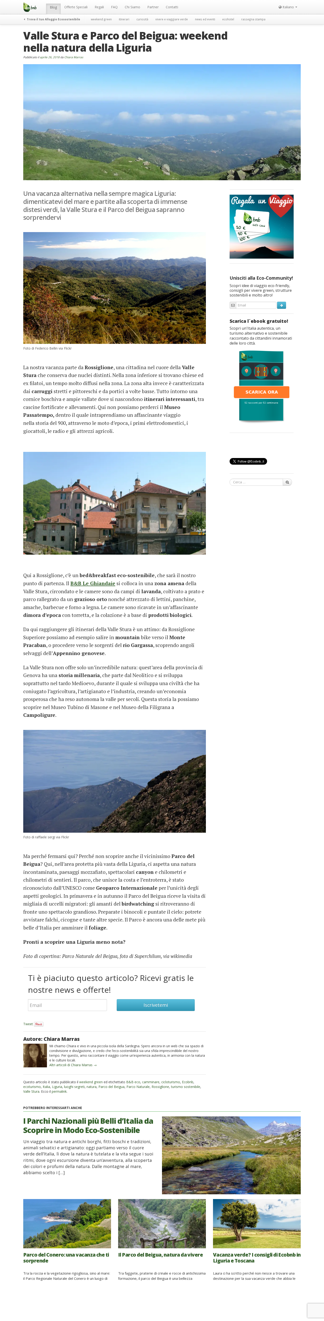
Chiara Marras (73, 57)
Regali (99, 7)
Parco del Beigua (111, 1086)
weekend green (101, 19)
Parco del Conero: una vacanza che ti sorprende (66, 1257)
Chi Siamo (132, 7)
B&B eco (133, 1082)
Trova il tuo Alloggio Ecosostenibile (53, 19)
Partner (153, 7)
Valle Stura (31, 1091)
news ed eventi (205, 19)
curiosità (142, 19)
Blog (53, 7)
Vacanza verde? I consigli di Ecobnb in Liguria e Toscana (257, 1257)
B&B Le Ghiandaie (92, 583)
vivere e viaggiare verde (171, 19)
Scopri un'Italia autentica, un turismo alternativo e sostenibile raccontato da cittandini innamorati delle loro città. (261, 336)
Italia (46, 1086)
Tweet (28, 1024)
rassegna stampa (253, 19)
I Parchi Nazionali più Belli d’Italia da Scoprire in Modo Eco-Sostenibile (88, 1125)
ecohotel (228, 19)
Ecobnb (187, 1082)
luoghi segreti (74, 1086)
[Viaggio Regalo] (262, 226)
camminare (150, 1082)
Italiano (288, 7)
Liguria (57, 1086)
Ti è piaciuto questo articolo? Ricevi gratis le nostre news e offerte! (111, 983)
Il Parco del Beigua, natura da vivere (160, 1254)
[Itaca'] (262, 386)
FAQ (114, 7)
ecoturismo (32, 1086)
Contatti (172, 7)
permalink (59, 1091)
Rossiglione (160, 1086)
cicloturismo (170, 1082)
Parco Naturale (138, 1086)
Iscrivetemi (155, 1005)
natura (92, 1086)
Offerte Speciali (76, 7)
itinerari (124, 19)
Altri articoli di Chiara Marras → (73, 1065)
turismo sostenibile (185, 1086)
